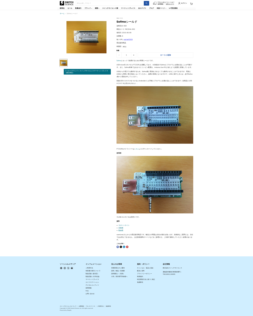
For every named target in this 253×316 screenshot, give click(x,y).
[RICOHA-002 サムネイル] (63, 63)
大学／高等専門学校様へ (119, 276)
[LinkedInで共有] (124, 247)
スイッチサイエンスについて (68, 306)
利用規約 (140, 276)
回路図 (120, 228)
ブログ (151, 8)
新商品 (62, 8)
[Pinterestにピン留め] (127, 247)
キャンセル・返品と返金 (145, 268)
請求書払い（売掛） (118, 274)
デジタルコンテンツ (92, 285)
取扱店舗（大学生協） (93, 276)
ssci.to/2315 (128, 39)
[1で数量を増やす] (133, 55)
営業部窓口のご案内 (118, 268)
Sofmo (119, 61)
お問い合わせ (90, 294)
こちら (136, 149)
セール (69, 8)
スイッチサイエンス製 (110, 8)
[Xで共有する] (121, 247)
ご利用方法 (89, 268)
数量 (118, 50)
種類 (97, 8)
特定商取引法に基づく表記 (146, 279)
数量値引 (78, 8)
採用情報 (89, 288)
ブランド (87, 8)
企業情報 (81, 306)
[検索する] (146, 3)
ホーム (62, 13)
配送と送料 (140, 271)
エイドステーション (92, 282)
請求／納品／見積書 (118, 271)
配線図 (120, 230)
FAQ (87, 291)
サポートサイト (124, 225)
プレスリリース (90, 306)
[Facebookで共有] (118, 247)
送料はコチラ (170, 4)
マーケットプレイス (128, 8)
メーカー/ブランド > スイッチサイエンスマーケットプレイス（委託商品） (86, 72)
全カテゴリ (142, 8)
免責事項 (140, 282)
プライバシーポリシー (144, 274)
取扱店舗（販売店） (92, 274)
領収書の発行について (93, 271)
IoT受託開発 (173, 8)
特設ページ (161, 8)
